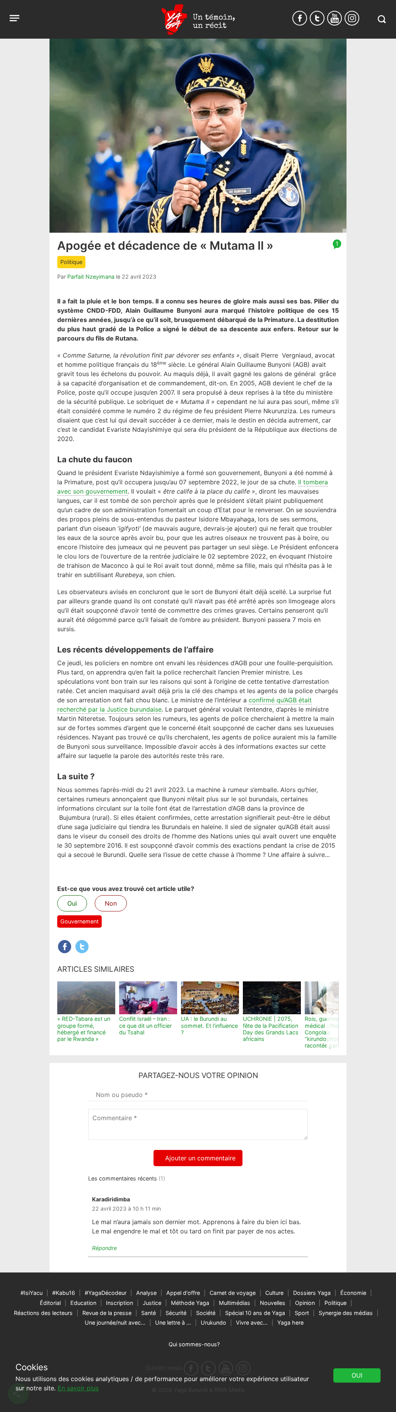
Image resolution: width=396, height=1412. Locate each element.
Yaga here (290, 1322)
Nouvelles (272, 1303)
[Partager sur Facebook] (64, 946)
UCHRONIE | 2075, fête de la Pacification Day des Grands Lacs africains (271, 1028)
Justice (152, 1303)
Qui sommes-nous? (194, 1344)
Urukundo (213, 1322)
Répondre (104, 1248)
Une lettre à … (173, 1322)
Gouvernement (79, 921)
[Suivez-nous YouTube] (334, 18)
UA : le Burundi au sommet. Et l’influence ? (209, 1025)
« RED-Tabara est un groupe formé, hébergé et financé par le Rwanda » (83, 1028)
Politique (71, 262)
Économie (353, 1292)
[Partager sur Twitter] (82, 946)
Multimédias (234, 1303)
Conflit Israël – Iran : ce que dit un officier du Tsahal (145, 1025)
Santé (148, 1313)
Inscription (119, 1303)
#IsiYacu (31, 1292)
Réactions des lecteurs (43, 1313)
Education (83, 1303)
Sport (302, 1313)
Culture (274, 1292)
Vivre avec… (252, 1322)
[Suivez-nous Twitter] (317, 18)
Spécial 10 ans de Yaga (255, 1313)
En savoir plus (78, 1388)
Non (111, 903)
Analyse (146, 1292)
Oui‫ (357, 1375)
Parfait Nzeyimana (90, 276)
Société (205, 1313)
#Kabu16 (63, 1292)
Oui (72, 903)
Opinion (305, 1303)
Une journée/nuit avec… (115, 1322)
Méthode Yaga (190, 1303)
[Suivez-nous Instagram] (352, 18)
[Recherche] (381, 19)
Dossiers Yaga (312, 1292)
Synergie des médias (346, 1313)
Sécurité (176, 1313)
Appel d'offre (183, 1292)
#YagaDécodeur (105, 1292)
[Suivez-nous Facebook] (299, 18)
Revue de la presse (106, 1313)
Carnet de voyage (233, 1292)
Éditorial (50, 1303)
